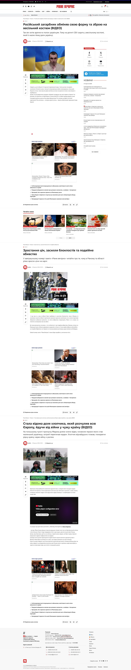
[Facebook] (89, 55)
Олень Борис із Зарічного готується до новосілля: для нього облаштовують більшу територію (93, 108)
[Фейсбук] (23, 6)
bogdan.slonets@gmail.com (66, 636)
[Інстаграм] (31, 6)
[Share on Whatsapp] (25, 86)
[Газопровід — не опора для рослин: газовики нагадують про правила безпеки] (76, 221)
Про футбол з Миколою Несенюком (101, 15)
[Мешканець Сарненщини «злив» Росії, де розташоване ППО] (33, 221)
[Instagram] (89, 63)
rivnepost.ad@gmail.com (60, 639)
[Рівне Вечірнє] (25, 661)
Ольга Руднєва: (67, 526)
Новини (34, 226)
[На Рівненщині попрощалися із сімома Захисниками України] (55, 221)
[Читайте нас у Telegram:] (86, 73)
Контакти (107, 1)
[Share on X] (25, 83)
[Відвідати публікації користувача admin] (25, 41)
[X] (26, 6)
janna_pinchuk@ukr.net (68, 638)
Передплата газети (97, 1)
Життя (68, 226)
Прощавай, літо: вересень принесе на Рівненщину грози (47, 192)
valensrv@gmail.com (66, 635)
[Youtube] (100, 63)
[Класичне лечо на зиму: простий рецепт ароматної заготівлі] (98, 221)
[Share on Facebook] (25, 80)
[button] (102, 6)
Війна (30, 226)
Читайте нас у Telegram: (95, 73)
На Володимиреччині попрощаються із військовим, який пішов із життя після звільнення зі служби (95, 88)
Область (25, 226)
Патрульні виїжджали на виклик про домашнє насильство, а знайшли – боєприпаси (54, 190)
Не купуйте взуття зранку (89, 145)
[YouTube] (28, 6)
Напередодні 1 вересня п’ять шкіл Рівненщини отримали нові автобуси (50, 199)
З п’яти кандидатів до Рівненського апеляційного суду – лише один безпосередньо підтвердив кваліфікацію (95, 128)
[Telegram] (34, 6)
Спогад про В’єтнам (35, 15)
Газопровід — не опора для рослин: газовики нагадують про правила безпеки (75, 230)
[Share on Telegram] (25, 89)
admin (29, 41)
